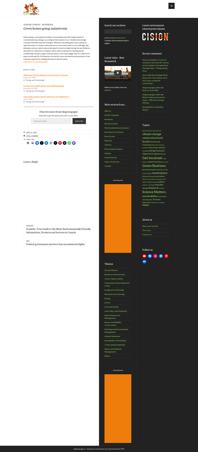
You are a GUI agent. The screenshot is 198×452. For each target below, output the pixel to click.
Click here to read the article (35, 62)
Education (153, 148)
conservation (149, 137)
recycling (151, 185)
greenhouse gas (148, 169)
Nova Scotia (109, 136)
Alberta (107, 111)
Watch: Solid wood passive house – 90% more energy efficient (153, 100)
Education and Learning (114, 294)
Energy (107, 298)
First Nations (155, 154)
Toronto (157, 199)
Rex (144, 107)
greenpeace (159, 170)
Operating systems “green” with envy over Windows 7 (46, 96)
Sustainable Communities (115, 340)
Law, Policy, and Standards (115, 311)
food (163, 154)
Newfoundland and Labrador (116, 128)
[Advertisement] (118, 218)
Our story (146, 230)
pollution (145, 185)
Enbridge (145, 151)
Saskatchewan (110, 157)
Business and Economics (114, 274)
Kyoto (149, 173)
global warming (154, 162)
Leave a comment (32, 136)
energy (151, 150)
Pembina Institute (152, 182)
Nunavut (108, 140)
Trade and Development (114, 345)
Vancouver (146, 202)
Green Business (154, 166)
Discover (155, 145)
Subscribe (79, 121)
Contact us (147, 234)
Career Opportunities (113, 279)
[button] (171, 6)
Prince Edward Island (113, 149)
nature (162, 176)
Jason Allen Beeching (151, 75)
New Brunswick (47, 24)
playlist (107, 90)
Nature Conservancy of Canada (151, 179)
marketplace (159, 172)
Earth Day (161, 145)
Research (153, 187)
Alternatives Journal (150, 131)
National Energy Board (150, 176)
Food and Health (111, 307)
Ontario (107, 145)
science (161, 188)
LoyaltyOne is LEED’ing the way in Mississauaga (43, 86)
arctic (159, 131)
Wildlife (145, 205)
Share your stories (150, 226)
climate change (151, 134)
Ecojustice (145, 147)
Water (107, 356)
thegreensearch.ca (117, 38)
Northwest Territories (114, 132)
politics (161, 182)
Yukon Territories (111, 162)
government (164, 162)
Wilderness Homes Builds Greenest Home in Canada (45, 75)
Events (107, 302)
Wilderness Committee (158, 202)
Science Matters (154, 192)
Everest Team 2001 (150, 90)
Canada (107, 166)
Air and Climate (111, 270)
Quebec (107, 153)
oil (162, 179)
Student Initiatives (112, 336)
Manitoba (108, 119)
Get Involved (152, 158)
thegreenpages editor (151, 87)
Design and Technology (32, 24)
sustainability (149, 196)
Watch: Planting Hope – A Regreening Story (155, 68)
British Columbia (111, 115)
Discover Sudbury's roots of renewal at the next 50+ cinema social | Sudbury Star (155, 62)
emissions (161, 148)
